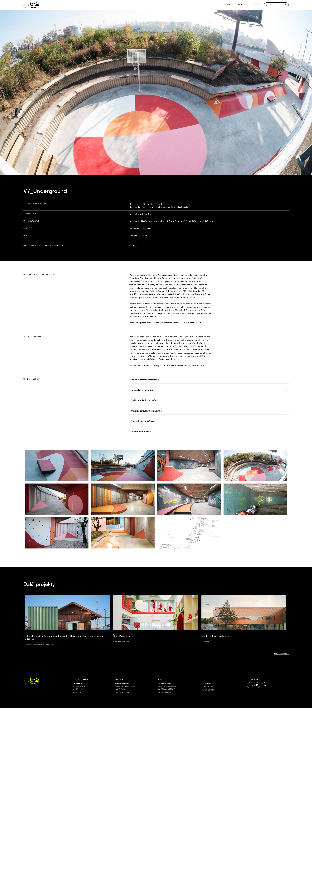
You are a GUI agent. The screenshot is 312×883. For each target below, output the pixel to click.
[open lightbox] (56, 465)
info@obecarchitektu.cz (124, 692)
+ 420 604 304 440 (207, 690)
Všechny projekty (281, 653)
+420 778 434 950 (164, 692)
